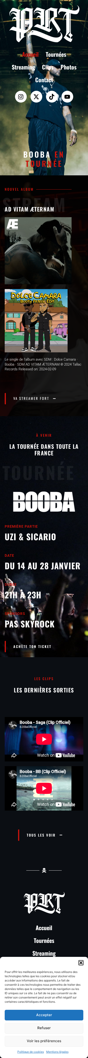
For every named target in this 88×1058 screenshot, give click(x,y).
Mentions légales (57, 1052)
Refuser (44, 1028)
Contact (44, 79)
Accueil (30, 54)
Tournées (56, 54)
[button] (81, 962)
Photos (69, 67)
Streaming (23, 67)
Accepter (44, 1015)
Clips (48, 67)
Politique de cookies (30, 1052)
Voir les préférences (44, 1041)
